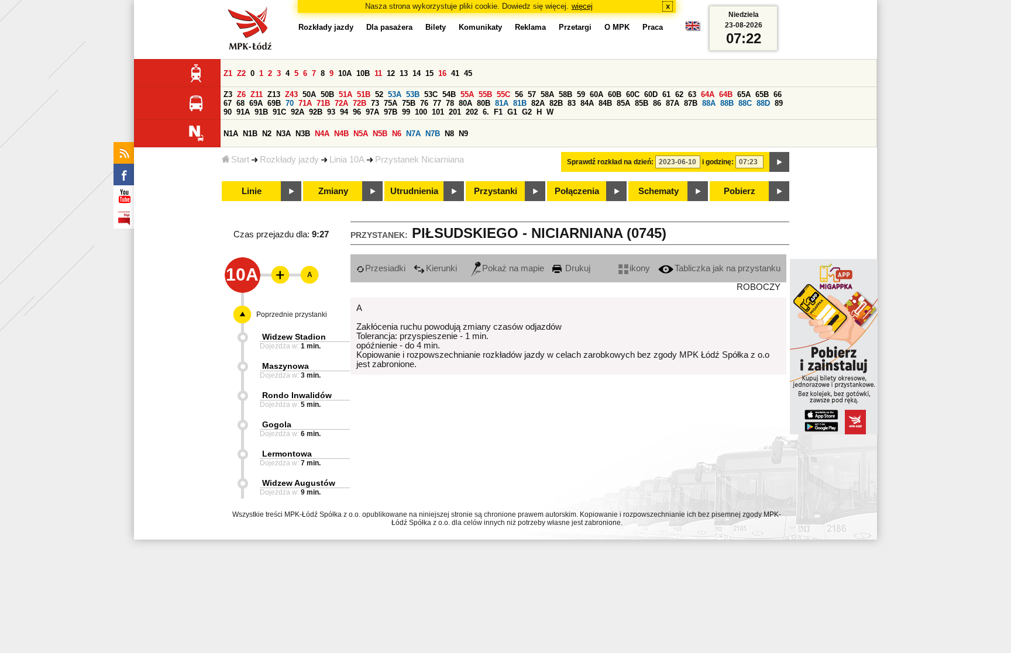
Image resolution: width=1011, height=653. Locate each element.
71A (305, 103)
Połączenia (577, 191)
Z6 (241, 94)
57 (532, 94)
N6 (396, 133)
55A (467, 94)
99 (406, 112)
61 (666, 94)
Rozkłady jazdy (289, 159)
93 (331, 112)
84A (587, 103)
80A (465, 103)
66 (777, 94)
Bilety (435, 27)
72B (359, 103)
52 (379, 94)
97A (372, 112)
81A (501, 103)
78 (450, 103)
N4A (322, 133)
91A (243, 112)
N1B (250, 133)
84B (605, 103)
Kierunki (441, 268)
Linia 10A (346, 159)
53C (431, 94)
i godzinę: (718, 162)
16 (442, 73)
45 (468, 73)
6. (486, 112)
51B (363, 94)
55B (485, 94)
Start (240, 159)
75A (390, 103)
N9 (463, 133)
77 (437, 103)
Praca (652, 27)
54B (449, 94)
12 (391, 73)
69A (256, 103)
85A (623, 103)
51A (345, 94)
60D (651, 94)
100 (421, 112)
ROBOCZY (758, 287)
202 (472, 112)
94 (344, 112)
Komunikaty (480, 27)
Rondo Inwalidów (297, 395)
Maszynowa (285, 366)
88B (727, 103)
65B (762, 94)
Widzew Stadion (294, 336)
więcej (582, 6)
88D (763, 103)
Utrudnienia (414, 191)
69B (274, 103)
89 (779, 103)
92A (297, 112)
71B (323, 103)
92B (315, 112)
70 (290, 103)
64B (726, 94)
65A (744, 94)
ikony (640, 268)
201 (455, 112)
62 (679, 94)
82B (556, 103)
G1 (512, 112)
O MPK (617, 27)
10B (363, 73)
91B (261, 112)
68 (240, 103)
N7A (413, 133)
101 (438, 112)
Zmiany (333, 191)
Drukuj (576, 268)
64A (707, 94)
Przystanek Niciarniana (419, 159)
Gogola (276, 424)
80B (483, 103)
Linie (252, 191)
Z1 (227, 73)
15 (429, 73)
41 (455, 73)
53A (394, 94)
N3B (302, 133)
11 (378, 73)
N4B (341, 133)
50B (327, 94)
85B (641, 103)
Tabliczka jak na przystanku (727, 268)
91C (279, 112)
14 (416, 73)
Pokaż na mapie (513, 268)
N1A (230, 133)
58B (565, 94)
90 (227, 112)
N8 (449, 133)
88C (745, 103)
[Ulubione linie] (277, 275)
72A (341, 103)
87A (672, 103)
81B (520, 103)
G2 (527, 112)
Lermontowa (287, 453)
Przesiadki (385, 268)
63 (692, 94)
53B (412, 94)
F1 (498, 112)
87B (690, 103)
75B (408, 103)
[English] (692, 29)
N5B (380, 133)
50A (309, 94)
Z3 (227, 94)
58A (547, 94)
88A (709, 103)
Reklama (530, 27)
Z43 (291, 94)
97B (390, 112)
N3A (283, 133)
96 (357, 112)
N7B (432, 133)
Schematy (658, 191)
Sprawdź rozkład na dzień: (610, 162)
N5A (360, 133)
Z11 (256, 94)
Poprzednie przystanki (291, 314)
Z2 (241, 73)
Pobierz (739, 191)
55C (503, 94)
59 (581, 94)
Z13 (273, 94)
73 (375, 103)
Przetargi (575, 27)
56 (519, 94)
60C (632, 94)
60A (596, 94)
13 (404, 73)
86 (657, 103)
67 (227, 103)
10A (345, 73)
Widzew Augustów (298, 483)
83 (572, 103)
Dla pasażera (389, 27)
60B (614, 94)
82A (538, 103)
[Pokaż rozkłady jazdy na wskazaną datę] (779, 162)
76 (424, 103)
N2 (266, 133)
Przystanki (495, 191)
